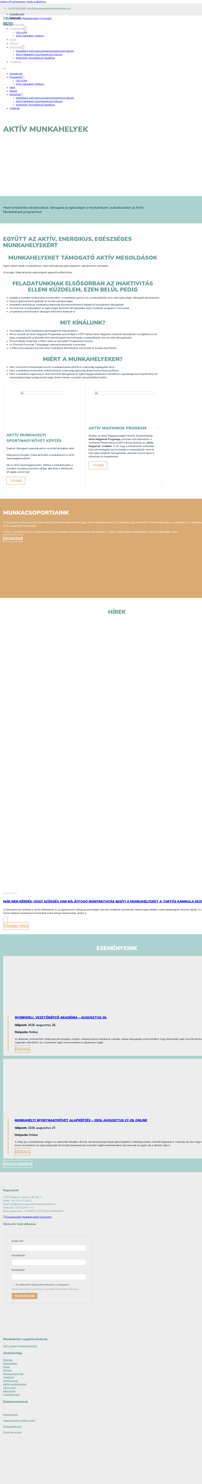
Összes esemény (17, 1164)
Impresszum (10, 1414)
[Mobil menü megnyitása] (4, 68)
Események (16, 24)
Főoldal (7, 1360)
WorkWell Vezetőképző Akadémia (35, 58)
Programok (16, 28)
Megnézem (12, 538)
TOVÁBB (16, 481)
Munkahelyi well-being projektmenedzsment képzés (45, 51)
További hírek (16, 926)
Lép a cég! (21, 32)
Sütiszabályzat (12, 1426)
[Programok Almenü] (25, 28)
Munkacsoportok (13, 1374)
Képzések (15, 47)
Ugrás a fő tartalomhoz (13, 1)
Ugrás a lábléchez (36, 1)
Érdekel (22, 1049)
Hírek (12, 39)
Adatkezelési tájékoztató (19, 1420)
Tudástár (15, 62)
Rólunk (14, 43)
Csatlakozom (16, 14)
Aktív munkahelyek (14, 1384)
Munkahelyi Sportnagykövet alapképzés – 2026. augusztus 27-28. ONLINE (81, 1120)
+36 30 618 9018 (16, 8)
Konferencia (10, 1381)
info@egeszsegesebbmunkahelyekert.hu (49, 8)
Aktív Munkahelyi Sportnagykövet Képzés (39, 54)
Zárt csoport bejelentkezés (20, 1346)
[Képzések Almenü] (23, 47)
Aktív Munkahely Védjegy (30, 36)
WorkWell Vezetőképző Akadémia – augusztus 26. (61, 1017)
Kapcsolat (9, 1391)
